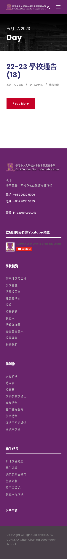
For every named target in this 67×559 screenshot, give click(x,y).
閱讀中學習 (13, 429)
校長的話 (11, 311)
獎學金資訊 (13, 488)
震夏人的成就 (14, 494)
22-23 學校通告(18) (32, 71)
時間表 (10, 383)
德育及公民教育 (16, 474)
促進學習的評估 (16, 423)
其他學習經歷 (14, 461)
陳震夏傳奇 (13, 298)
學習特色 (11, 416)
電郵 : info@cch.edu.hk (21, 213)
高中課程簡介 (14, 409)
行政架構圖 (13, 325)
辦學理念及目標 (16, 278)
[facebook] (8, 549)
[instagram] (23, 549)
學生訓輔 (11, 468)
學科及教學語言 (16, 396)
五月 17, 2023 (15, 85)
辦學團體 (11, 285)
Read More (21, 104)
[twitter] (15, 549)
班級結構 (11, 376)
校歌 (9, 305)
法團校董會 (13, 292)
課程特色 (11, 403)
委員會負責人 (14, 331)
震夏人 (10, 318)
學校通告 (54, 85)
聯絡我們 (11, 344)
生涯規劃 (11, 481)
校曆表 (10, 390)
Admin (38, 85)
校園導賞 (11, 338)
